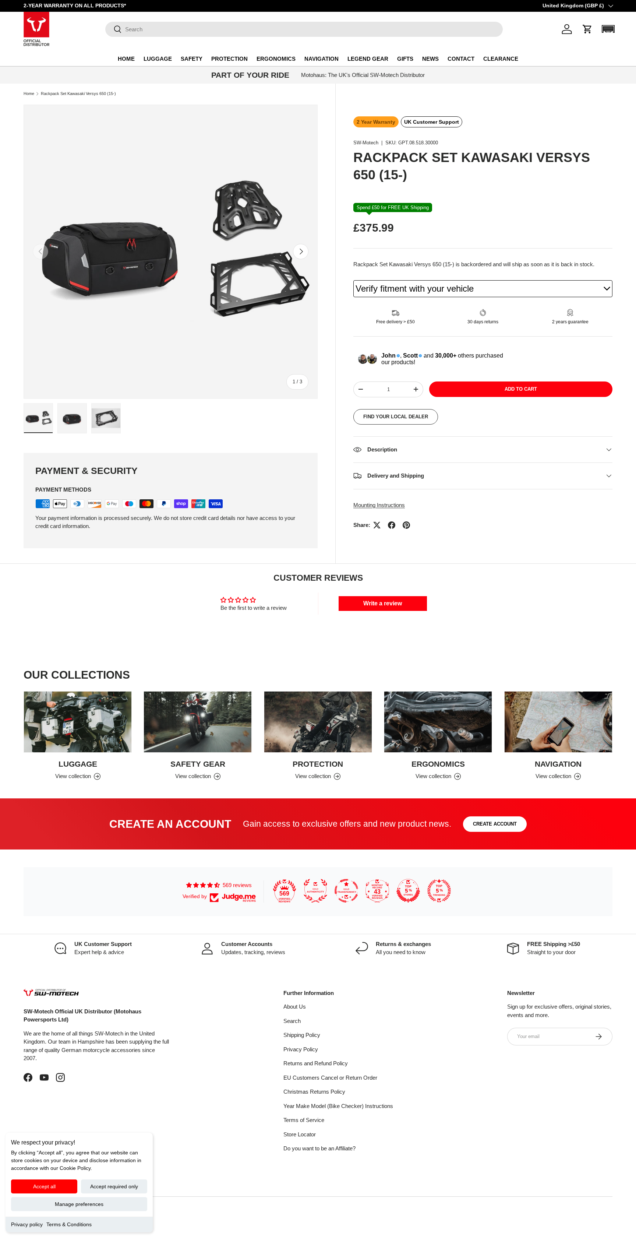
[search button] (113, 29)
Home (29, 94)
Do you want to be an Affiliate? (319, 1148)
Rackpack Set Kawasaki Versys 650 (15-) (78, 94)
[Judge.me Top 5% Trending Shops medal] (439, 891)
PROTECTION (229, 59)
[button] (587, 29)
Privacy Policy (300, 1049)
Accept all (44, 1186)
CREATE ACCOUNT (495, 824)
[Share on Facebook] (391, 525)
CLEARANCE (500, 59)
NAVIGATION (321, 59)
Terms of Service (303, 1120)
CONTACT (461, 59)
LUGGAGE (158, 59)
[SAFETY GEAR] (197, 722)
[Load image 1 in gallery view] (38, 418)
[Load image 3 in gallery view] (106, 418)
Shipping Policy (301, 1035)
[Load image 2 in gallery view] (72, 418)
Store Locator (299, 1134)
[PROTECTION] (318, 722)
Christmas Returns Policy (314, 1091)
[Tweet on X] (377, 525)
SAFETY (191, 59)
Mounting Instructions (379, 505)
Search (292, 1021)
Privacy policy (27, 1224)
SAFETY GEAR (197, 764)
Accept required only (114, 1186)
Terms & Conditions (69, 1224)
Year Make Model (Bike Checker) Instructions (338, 1106)
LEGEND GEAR (367, 59)
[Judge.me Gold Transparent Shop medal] (346, 891)
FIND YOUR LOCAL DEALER (395, 416)
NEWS (430, 59)
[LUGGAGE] (77, 722)
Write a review (382, 603)
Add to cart (521, 389)
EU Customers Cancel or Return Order (330, 1078)
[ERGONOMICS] (438, 722)
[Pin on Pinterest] (406, 525)
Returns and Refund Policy (315, 1063)
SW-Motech (365, 142)
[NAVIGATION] (558, 722)
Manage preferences (79, 1204)
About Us (294, 1006)
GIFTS (405, 59)
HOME (126, 59)
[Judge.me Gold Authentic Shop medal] (315, 891)
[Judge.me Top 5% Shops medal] (408, 891)
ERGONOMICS (276, 59)
